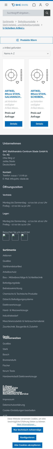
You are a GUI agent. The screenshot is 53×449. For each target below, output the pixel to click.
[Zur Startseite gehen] (20, 4)
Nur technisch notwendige (27, 429)
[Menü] (6, 5)
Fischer (6, 365)
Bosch (6, 354)
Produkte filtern (28, 40)
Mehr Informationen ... (26, 424)
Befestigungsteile (11, 283)
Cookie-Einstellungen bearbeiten (19, 410)
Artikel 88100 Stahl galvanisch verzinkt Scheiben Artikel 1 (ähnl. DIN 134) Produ (12, 93)
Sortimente (9, 250)
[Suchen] (47, 13)
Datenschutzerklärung (14, 405)
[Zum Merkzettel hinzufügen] (17, 82)
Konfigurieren (27, 437)
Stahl (5, 349)
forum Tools (9, 371)
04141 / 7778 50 (19, 175)
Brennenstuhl (9, 360)
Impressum (8, 399)
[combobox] (23, 13)
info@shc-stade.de (19, 179)
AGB (5, 416)
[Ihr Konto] (40, 5)
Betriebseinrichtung (12, 288)
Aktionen (7, 255)
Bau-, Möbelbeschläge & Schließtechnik (23, 277)
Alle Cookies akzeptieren (27, 445)
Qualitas (7, 261)
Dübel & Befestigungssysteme (18, 299)
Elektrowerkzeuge (12, 304)
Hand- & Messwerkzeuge (15, 310)
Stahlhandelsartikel (12, 266)
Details (13, 124)
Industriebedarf (10, 315)
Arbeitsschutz (9, 272)
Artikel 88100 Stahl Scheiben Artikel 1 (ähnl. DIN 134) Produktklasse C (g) (39, 93)
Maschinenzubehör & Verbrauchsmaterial (23, 321)
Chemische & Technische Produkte (20, 294)
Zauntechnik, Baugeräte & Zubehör (20, 326)
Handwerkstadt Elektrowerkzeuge (20, 376)
